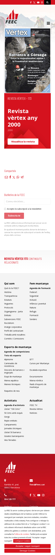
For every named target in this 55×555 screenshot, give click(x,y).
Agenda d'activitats (14, 405)
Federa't (33, 292)
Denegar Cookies (27, 551)
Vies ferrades (10, 440)
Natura (33, 307)
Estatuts (8, 300)
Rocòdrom (9, 323)
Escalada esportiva (38, 370)
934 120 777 (10, 499)
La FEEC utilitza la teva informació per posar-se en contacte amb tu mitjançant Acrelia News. (25, 224)
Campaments (10, 424)
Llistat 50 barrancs (12, 432)
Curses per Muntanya (39, 363)
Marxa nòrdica (36, 380)
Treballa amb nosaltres (14, 334)
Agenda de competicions (17, 351)
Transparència (10, 296)
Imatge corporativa (13, 327)
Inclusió (33, 300)
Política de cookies (21, 534)
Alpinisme (8, 359)
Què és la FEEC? (11, 288)
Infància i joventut (38, 303)
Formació (34, 315)
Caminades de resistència (10, 364)
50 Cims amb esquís (13, 413)
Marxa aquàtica (11, 380)
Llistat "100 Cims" (12, 409)
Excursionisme (36, 376)
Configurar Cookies (22, 541)
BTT (32, 359)
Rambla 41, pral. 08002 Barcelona (12, 486)
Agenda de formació (40, 288)
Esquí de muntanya (13, 376)
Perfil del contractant (13, 330)
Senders (33, 319)
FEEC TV (33, 405)
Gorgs (7, 416)
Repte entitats (10, 420)
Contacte (34, 506)
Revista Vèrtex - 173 (19, 98)
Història (7, 292)
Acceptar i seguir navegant (27, 546)
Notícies (33, 413)
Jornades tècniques (13, 428)
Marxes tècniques (12, 384)
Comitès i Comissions (14, 338)
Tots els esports (12, 355)
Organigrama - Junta (13, 311)
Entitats (7, 315)
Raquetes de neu (12, 391)
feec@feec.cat (37, 484)
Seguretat (34, 296)
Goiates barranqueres (14, 436)
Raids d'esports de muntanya (38, 385)
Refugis (33, 311)
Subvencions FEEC (12, 319)
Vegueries (8, 303)
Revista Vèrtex (36, 409)
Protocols (8, 307)
